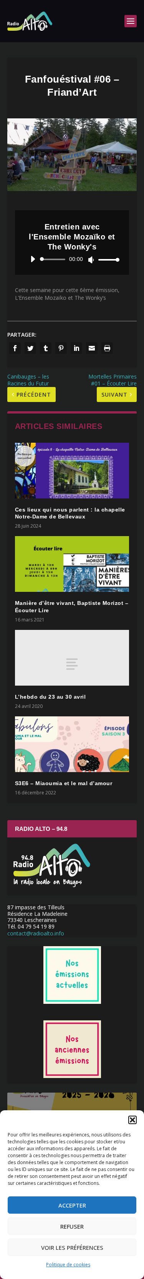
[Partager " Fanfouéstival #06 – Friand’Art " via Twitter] (30, 348)
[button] (132, 1120)
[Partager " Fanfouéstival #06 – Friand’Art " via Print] (107, 348)
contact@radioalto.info (35, 933)
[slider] (107, 259)
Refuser (72, 1226)
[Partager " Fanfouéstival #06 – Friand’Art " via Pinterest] (61, 348)
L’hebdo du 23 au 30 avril (50, 697)
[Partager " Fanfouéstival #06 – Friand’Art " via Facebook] (15, 348)
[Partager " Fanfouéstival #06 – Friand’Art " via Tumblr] (45, 348)
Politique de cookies (68, 1264)
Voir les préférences (72, 1247)
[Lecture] (32, 259)
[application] (72, 259)
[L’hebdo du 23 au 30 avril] (72, 658)
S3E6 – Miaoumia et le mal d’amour (64, 783)
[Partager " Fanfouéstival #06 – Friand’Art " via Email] (91, 348)
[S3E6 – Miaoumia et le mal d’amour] (72, 744)
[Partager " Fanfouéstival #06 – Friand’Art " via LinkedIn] (76, 348)
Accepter (72, 1205)
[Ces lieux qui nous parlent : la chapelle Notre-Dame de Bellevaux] (72, 470)
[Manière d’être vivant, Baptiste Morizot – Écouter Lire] (72, 564)
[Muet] (91, 259)
